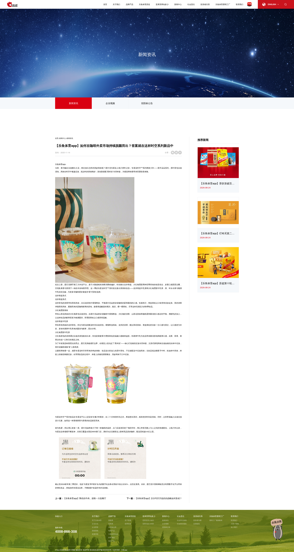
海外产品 (111, 541)
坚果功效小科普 (148, 524)
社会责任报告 (182, 524)
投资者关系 (205, 4)
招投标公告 (147, 103)
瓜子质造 (128, 520)
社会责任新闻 (182, 520)
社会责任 (191, 4)
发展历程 (95, 534)
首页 (105, 4)
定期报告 (196, 524)
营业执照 (93, 550)
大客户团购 (235, 524)
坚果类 (110, 524)
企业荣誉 (95, 527)
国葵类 (110, 520)
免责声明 (86, 550)
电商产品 (111, 530)
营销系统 (95, 530)
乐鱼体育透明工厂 (222, 4)
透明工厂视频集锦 (215, 520)
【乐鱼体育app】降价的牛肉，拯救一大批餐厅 (84, 498)
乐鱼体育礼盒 (113, 534)
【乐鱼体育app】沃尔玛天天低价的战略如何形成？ (158, 498)
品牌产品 (129, 4)
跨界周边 (111, 537)
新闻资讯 (73, 103)
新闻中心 (178, 4)
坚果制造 (128, 524)
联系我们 (239, 4)
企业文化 (95, 524)
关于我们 (116, 4)
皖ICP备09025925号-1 (104, 550)
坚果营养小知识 (148, 520)
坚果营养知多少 (162, 4)
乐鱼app (124, 550)
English (272, 4)
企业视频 (110, 103)
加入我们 (234, 527)
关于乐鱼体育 (97, 520)
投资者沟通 (197, 520)
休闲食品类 (112, 527)
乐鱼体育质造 (144, 4)
